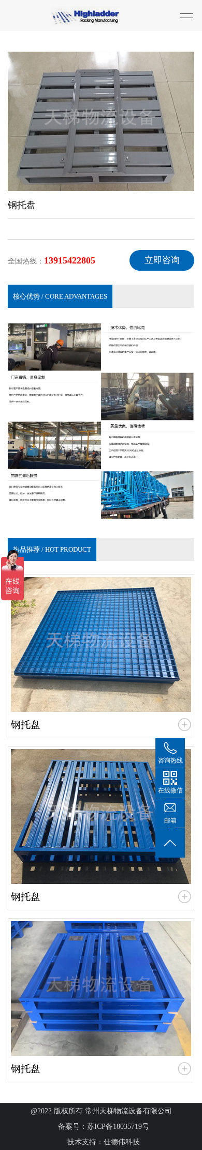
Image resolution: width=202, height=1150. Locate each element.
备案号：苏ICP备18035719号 (103, 1126)
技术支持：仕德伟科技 (103, 1142)
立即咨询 (162, 260)
